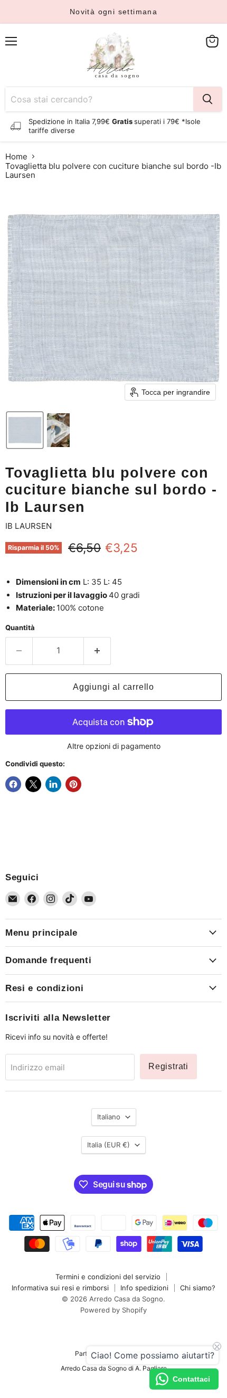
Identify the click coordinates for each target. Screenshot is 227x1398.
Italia (108, 1144)
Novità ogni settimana (113, 11)
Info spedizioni (144, 1287)
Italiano (108, 1116)
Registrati (168, 1066)
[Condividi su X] (33, 784)
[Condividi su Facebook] (13, 784)
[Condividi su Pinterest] (73, 784)
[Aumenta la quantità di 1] (97, 650)
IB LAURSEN (28, 526)
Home (16, 156)
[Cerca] (207, 99)
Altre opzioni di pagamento (113, 746)
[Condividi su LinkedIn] (53, 784)
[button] (25, 430)
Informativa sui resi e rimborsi (60, 1287)
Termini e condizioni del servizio (107, 1276)
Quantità (20, 628)
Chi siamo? (197, 1287)
